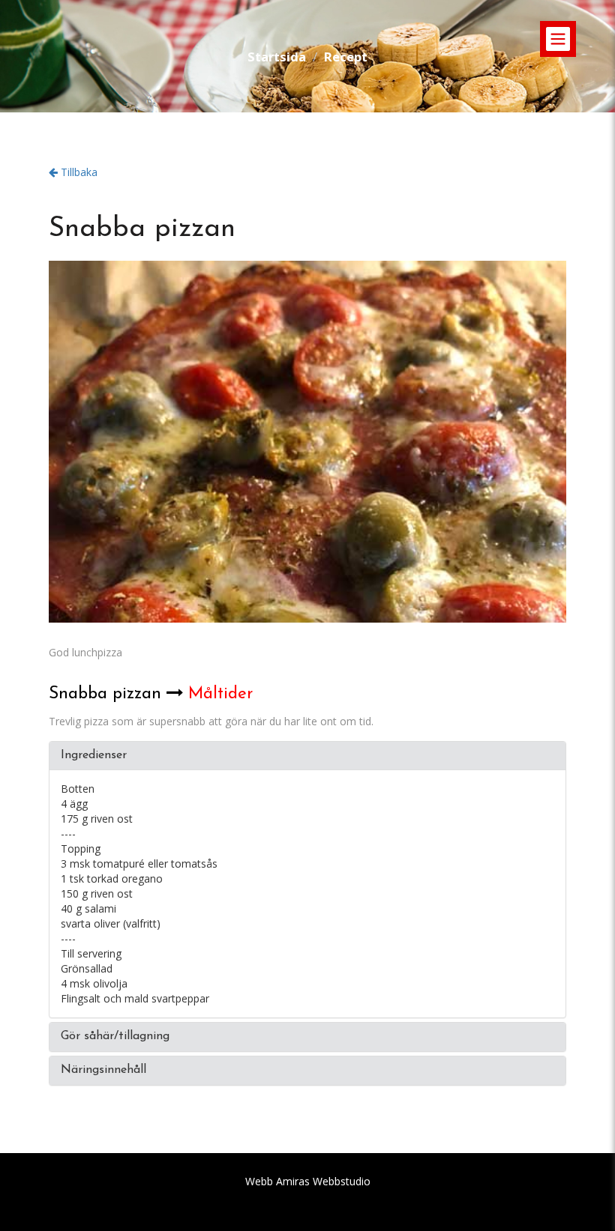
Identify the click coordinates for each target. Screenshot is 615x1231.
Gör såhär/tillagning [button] (115, 1036)
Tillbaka (78, 172)
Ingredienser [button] (94, 755)
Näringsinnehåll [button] (103, 1070)
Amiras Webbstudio (323, 1181)
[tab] (308, 756)
